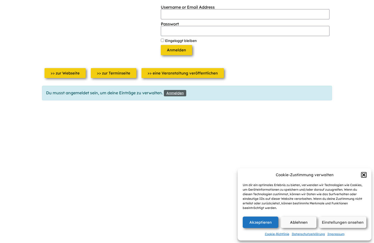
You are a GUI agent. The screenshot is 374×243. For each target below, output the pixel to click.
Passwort (170, 24)
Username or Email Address (188, 7)
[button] (363, 174)
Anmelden (175, 93)
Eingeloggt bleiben (180, 40)
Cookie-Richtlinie (277, 234)
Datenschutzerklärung (308, 234)
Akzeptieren (260, 222)
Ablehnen (299, 222)
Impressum (335, 234)
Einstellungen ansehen (343, 222)
